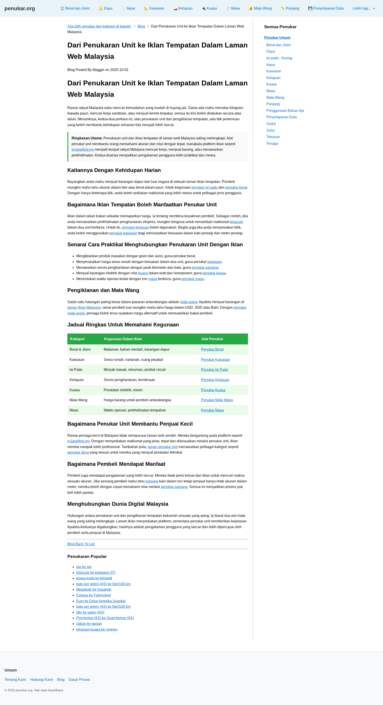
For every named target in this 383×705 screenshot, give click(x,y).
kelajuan (236, 222)
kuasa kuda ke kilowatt (94, 578)
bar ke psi (84, 567)
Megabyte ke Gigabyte (93, 589)
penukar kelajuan (135, 227)
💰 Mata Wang (260, 8)
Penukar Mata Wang (217, 400)
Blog (141, 26)
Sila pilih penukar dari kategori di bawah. (99, 26)
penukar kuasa (214, 273)
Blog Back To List (81, 544)
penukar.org (19, 8)
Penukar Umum (277, 37)
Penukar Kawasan (215, 359)
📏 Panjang (290, 8)
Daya (270, 51)
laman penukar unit (163, 447)
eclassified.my (83, 149)
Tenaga (272, 143)
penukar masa (193, 279)
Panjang (273, 104)
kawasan (214, 262)
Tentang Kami (15, 679)
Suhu (270, 130)
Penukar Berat (212, 349)
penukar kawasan (123, 233)
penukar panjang (205, 267)
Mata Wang (275, 97)
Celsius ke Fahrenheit (93, 595)
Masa (270, 91)
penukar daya (78, 452)
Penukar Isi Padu (214, 369)
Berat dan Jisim (278, 45)
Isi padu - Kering (279, 58)
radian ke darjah (89, 624)
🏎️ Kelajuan (183, 8)
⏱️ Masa (233, 8)
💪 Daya (105, 8)
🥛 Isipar (128, 8)
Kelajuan (273, 77)
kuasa (143, 273)
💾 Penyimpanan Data (326, 8)
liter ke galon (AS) (90, 612)
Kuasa (271, 84)
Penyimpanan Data (281, 117)
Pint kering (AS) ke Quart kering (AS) (105, 618)
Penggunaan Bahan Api (285, 110)
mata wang (188, 302)
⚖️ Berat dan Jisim (75, 8)
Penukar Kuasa (213, 390)
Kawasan (273, 71)
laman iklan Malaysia (84, 307)
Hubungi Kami (41, 679)
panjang (151, 481)
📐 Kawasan (154, 8)
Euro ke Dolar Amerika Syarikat (100, 601)
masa (153, 279)
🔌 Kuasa (209, 8)
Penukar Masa (212, 410)
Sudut (271, 124)
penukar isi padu (205, 187)
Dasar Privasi (79, 679)
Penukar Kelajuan (215, 380)
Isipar (270, 64)
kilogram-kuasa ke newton (96, 629)
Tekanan (273, 137)
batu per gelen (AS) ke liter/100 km (103, 584)
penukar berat (236, 187)
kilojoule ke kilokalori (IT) (95, 573)
